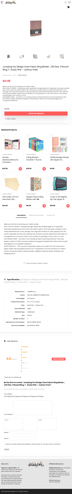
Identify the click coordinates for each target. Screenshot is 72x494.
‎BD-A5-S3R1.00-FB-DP (34, 322)
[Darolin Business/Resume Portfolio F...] (12, 144)
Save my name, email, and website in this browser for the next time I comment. (33, 444)
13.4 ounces (31, 298)
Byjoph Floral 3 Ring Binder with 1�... (34, 198)
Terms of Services (54, 482)
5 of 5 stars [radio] (39, 396)
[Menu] (2, 2)
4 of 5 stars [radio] (31, 396)
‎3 (27, 319)
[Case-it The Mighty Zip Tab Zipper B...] (60, 184)
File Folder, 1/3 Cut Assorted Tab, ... (10, 198)
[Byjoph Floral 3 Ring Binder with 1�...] (36, 184)
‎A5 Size (29, 315)
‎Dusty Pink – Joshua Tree (35, 305)
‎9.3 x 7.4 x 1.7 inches (33, 302)
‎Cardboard (30, 312)
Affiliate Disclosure (54, 480)
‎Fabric (29, 308)
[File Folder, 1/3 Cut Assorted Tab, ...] (12, 184)
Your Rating (8, 394)
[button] (68, 7)
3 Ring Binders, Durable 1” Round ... (34, 158)
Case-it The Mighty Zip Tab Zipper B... (58, 198)
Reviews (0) (51, 215)
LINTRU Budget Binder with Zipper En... (59, 158)
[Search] (65, 2)
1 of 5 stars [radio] (7, 396)
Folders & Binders (22, 75)
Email (6, 438)
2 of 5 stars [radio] (15, 396)
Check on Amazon (36, 113)
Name (6, 432)
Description (21, 215)
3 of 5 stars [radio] (23, 396)
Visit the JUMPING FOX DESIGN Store (38, 295)
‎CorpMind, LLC (31, 291)
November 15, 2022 (33, 325)
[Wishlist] (69, 2)
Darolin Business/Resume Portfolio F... (10, 159)
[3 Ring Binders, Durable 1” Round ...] (36, 144)
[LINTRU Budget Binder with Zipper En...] (60, 144)
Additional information (36, 215)
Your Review (8, 414)
